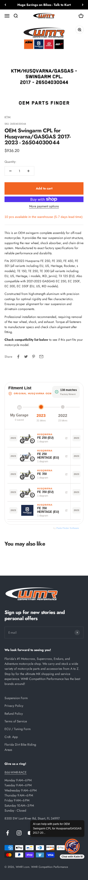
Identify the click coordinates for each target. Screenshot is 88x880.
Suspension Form (16, 698)
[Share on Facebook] (18, 356)
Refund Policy (14, 713)
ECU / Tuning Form (18, 729)
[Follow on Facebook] (8, 833)
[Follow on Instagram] (19, 833)
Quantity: (10, 161)
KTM (7, 117)
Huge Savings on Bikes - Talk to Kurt (44, 4)
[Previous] (5, 4)
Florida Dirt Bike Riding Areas (20, 747)
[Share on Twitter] (26, 356)
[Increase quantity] (28, 170)
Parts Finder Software (67, 528)
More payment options (44, 206)
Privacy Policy (14, 705)
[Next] (82, 4)
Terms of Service (16, 721)
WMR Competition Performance (49, 867)
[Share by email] (41, 356)
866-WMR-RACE (16, 772)
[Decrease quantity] (10, 170)
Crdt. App (11, 737)
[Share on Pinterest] (33, 356)
